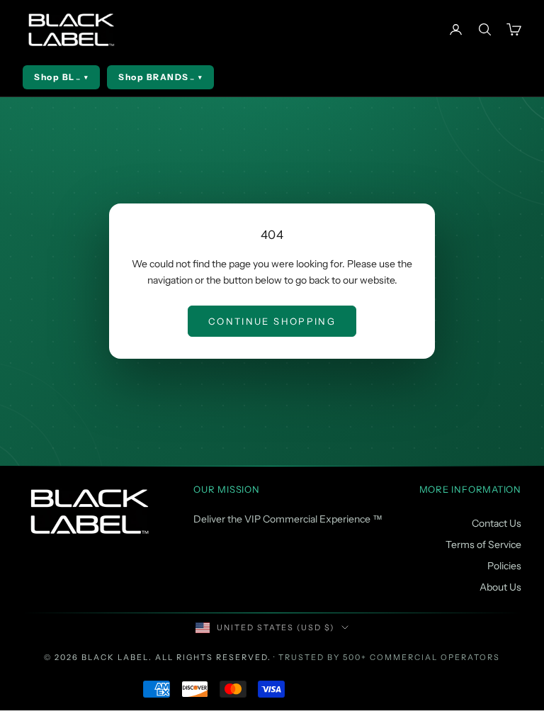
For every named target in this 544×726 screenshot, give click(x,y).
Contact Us (496, 523)
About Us (500, 587)
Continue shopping (272, 321)
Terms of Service (483, 544)
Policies (504, 565)
